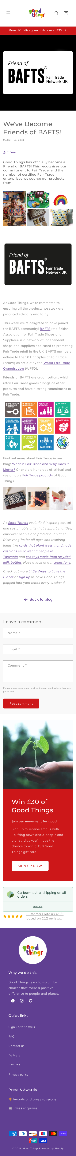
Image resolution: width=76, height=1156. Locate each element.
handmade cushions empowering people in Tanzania (37, 551)
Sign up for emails (21, 1027)
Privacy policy (18, 1074)
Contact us (16, 1046)
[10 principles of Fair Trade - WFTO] (38, 426)
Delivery (14, 1055)
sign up (24, 577)
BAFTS (45, 329)
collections (62, 562)
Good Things (18, 523)
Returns (14, 1065)
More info (37, 906)
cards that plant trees (36, 545)
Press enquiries (25, 1108)
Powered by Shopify (51, 1148)
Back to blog (41, 599)
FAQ (11, 1036)
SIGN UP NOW (30, 866)
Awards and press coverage (34, 1099)
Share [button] (11, 152)
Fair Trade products (37, 475)
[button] (8, 13)
